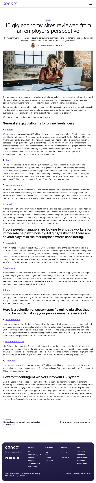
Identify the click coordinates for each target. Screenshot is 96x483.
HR (29, 452)
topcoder (12, 360)
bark (7, 290)
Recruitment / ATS (34, 455)
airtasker (10, 268)
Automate (31, 458)
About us (47, 458)
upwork (9, 129)
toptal (9, 204)
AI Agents (31, 460)
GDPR (63, 455)
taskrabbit (11, 243)
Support (47, 452)
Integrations (32, 466)
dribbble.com (13, 319)
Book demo (48, 460)
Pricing (46, 455)
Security (64, 452)
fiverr (8, 160)
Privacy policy (82, 463)
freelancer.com (14, 185)
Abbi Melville (42, 45)
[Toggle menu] (91, 4)
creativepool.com (14, 341)
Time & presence (34, 463)
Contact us (65, 458)
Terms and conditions (72, 473)
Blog (48, 20)
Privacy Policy (86, 473)
